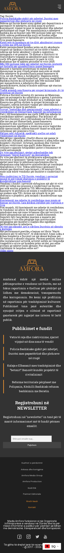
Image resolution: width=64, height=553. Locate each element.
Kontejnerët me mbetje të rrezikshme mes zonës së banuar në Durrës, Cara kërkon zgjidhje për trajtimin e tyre (31, 203)
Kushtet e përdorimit (32, 463)
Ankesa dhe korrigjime (32, 470)
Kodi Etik (32, 488)
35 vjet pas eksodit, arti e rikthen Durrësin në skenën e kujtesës (31, 228)
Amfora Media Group (32, 476)
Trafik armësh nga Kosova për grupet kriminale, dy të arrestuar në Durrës (32, 91)
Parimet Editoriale (32, 494)
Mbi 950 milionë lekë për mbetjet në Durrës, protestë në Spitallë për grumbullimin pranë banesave (31, 65)
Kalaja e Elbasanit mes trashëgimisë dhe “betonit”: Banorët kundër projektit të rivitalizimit (34, 370)
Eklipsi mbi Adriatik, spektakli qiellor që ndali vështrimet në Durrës (28, 134)
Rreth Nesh (32, 501)
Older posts (6, 250)
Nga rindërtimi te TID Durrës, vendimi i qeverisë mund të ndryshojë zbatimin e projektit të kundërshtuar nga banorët (29, 179)
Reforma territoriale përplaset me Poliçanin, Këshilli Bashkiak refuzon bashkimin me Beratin (34, 386)
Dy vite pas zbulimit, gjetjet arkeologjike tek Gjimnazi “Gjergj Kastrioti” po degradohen (26, 153)
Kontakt (32, 507)
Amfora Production (32, 482)
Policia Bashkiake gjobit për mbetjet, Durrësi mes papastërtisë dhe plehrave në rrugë (29, 19)
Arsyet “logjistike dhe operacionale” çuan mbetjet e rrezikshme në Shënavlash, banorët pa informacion (30, 110)
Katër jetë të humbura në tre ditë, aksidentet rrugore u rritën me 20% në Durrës (31, 43)
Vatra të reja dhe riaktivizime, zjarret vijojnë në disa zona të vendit (34, 339)
